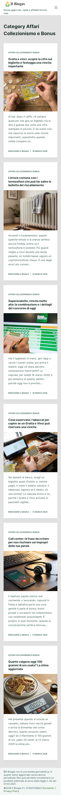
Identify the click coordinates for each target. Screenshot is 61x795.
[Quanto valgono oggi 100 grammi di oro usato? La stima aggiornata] (30, 694)
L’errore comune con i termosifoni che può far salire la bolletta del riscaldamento (29, 181)
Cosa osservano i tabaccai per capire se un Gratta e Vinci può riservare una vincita (29, 423)
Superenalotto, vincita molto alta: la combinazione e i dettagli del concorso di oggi (30, 304)
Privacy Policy (11, 791)
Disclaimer (48, 788)
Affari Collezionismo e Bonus (24, 52)
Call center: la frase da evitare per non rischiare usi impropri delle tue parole (28, 542)
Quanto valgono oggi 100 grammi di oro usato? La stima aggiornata (28, 665)
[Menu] (56, 7)
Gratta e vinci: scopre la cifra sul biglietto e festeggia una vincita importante (30, 62)
